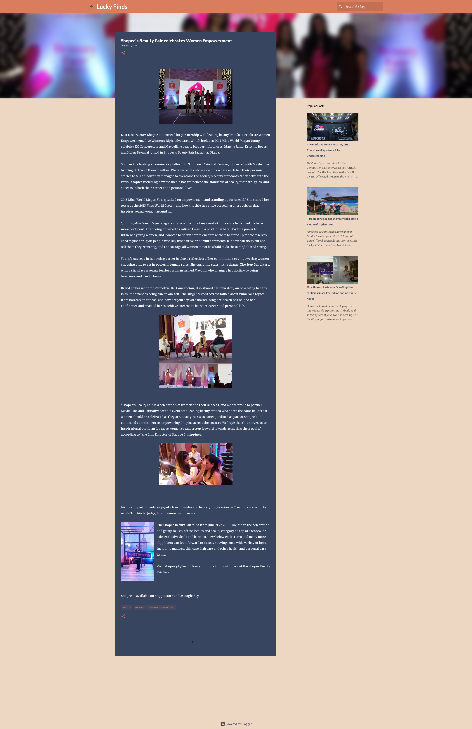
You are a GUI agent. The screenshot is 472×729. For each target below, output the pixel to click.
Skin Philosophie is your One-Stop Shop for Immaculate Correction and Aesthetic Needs (332, 293)
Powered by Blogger (238, 723)
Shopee (139, 607)
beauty (126, 607)
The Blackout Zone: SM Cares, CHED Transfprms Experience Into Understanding (328, 150)
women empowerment (161, 607)
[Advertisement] (196, 687)
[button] (123, 53)
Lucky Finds (112, 6)
